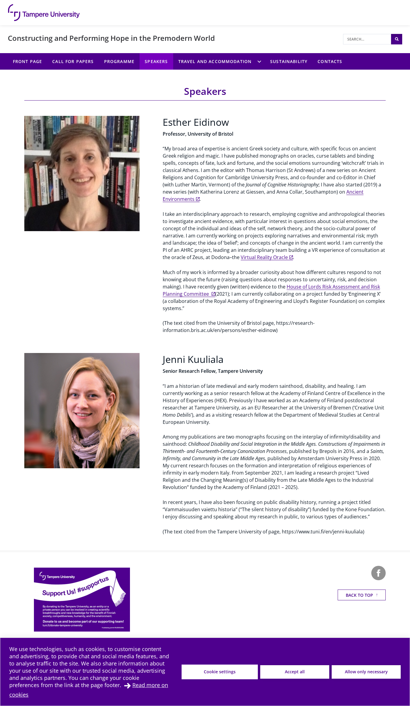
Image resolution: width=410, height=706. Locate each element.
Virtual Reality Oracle (264, 257)
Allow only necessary (366, 671)
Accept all (295, 671)
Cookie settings (220, 671)
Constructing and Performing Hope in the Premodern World (111, 38)
